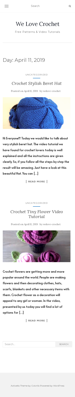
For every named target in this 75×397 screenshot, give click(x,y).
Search (63, 344)
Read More (36, 181)
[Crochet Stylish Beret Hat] (36, 113)
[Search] (69, 6)
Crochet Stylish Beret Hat (37, 83)
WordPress (58, 385)
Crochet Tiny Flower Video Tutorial (36, 214)
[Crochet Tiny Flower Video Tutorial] (36, 246)
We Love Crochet (38, 24)
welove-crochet (52, 91)
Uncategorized (36, 74)
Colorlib (35, 385)
